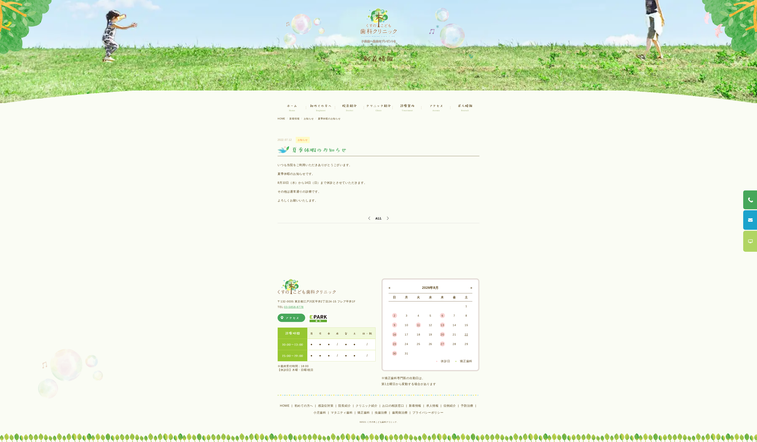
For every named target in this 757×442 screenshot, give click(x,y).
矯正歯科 (363, 412)
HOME (285, 405)
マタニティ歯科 (341, 412)
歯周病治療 (400, 412)
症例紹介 (450, 405)
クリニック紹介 (366, 405)
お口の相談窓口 (393, 405)
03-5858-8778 (294, 307)
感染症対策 (326, 405)
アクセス (292, 317)
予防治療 (467, 405)
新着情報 (415, 405)
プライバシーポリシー (428, 412)
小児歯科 (319, 412)
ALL (378, 218)
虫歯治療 (381, 412)
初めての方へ (304, 405)
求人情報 (432, 405)
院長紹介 (344, 405)
